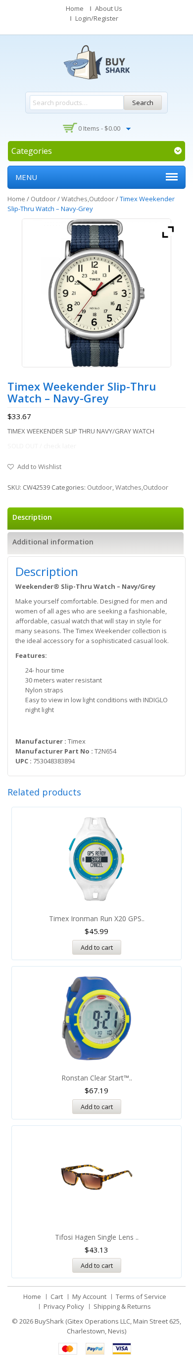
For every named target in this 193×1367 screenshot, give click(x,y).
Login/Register (96, 18)
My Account (89, 1296)
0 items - (99, 128)
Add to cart (97, 947)
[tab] (95, 518)
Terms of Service (141, 1296)
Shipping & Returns (122, 1306)
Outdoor (43, 198)
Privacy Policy (64, 1306)
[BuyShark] (96, 62)
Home (75, 8)
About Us (108, 8)
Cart (56, 1296)
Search (142, 102)
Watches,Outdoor (87, 198)
